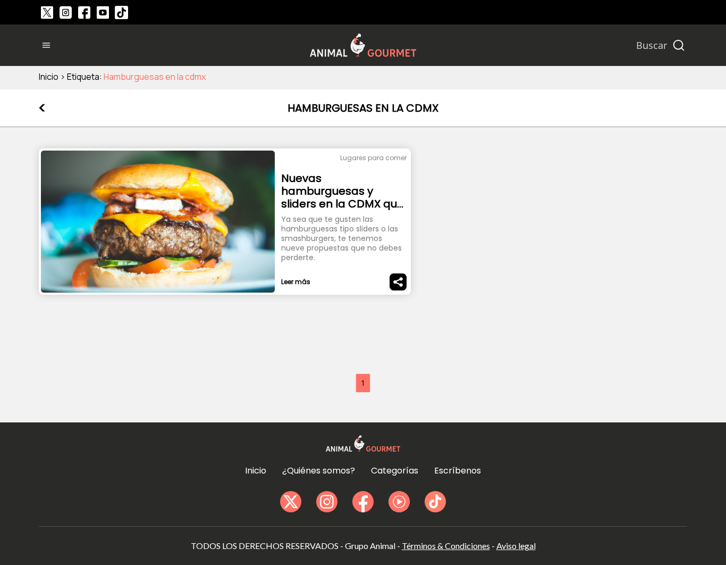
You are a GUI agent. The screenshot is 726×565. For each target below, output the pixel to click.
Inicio (48, 76)
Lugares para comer (373, 157)
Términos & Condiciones (446, 546)
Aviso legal (516, 546)
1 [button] (363, 383)
